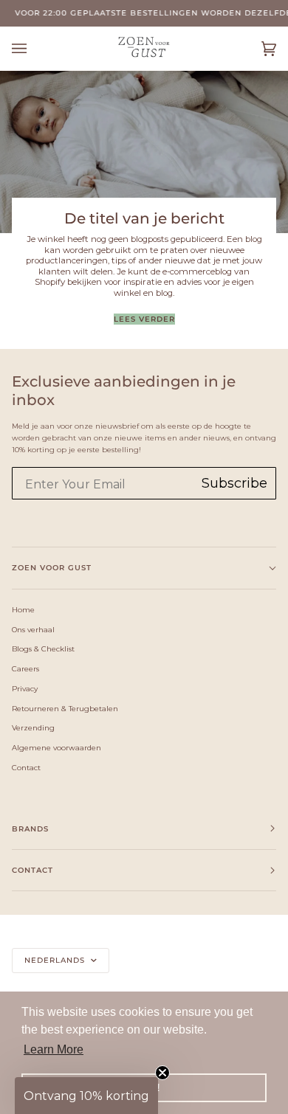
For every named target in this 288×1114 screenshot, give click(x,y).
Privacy (25, 688)
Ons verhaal (33, 629)
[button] (86, 1095)
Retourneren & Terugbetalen (65, 708)
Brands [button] (30, 829)
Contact (26, 767)
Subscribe (234, 483)
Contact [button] (32, 870)
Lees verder (144, 319)
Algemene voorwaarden (56, 747)
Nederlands (56, 960)
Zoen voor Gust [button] (52, 568)
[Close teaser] (162, 1072)
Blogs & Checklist (43, 648)
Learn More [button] (53, 1049)
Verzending (33, 727)
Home (23, 609)
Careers (25, 668)
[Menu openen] (34, 48)
